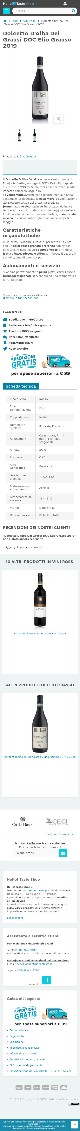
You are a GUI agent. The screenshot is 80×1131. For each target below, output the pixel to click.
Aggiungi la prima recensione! (24, 547)
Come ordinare (19, 1030)
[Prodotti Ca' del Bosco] (23, 821)
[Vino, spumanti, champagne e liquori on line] (18, 4)
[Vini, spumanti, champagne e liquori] (5, 20)
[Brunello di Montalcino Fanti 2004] (40, 600)
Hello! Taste (36, 890)
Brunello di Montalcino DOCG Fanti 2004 (40, 633)
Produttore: (11, 156)
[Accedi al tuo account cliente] (65, 4)
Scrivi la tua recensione (21, 298)
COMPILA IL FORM (28, 970)
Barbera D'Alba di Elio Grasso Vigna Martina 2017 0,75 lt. (40, 756)
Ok (74, 1124)
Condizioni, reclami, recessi (27, 1059)
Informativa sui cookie (23, 1053)
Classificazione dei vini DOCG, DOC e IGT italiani (40, 1071)
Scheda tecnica (21, 386)
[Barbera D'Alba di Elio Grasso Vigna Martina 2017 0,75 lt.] (40, 723)
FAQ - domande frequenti (26, 1065)
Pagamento (17, 1036)
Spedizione (17, 1041)
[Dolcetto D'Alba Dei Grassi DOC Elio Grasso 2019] (34, 135)
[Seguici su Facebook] (46, 980)
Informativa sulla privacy (25, 1047)
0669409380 (28, 950)
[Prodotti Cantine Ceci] (57, 821)
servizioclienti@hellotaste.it (34, 964)
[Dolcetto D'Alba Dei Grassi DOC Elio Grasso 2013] (19, 135)
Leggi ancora (15, 917)
